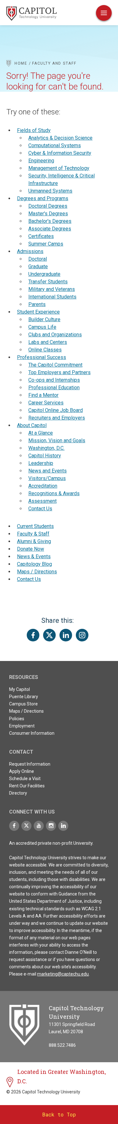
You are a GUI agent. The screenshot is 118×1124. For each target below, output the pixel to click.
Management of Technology (58, 168)
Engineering (41, 161)
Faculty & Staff (33, 534)
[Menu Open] (104, 13)
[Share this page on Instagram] (82, 635)
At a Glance (40, 433)
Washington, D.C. (46, 448)
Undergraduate (44, 274)
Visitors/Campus (47, 478)
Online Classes (45, 350)
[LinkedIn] (63, 826)
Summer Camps (45, 244)
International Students (52, 297)
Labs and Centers (47, 342)
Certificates (41, 236)
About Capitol (32, 425)
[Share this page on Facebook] (33, 635)
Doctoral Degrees (47, 206)
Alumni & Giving (34, 541)
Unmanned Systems (50, 191)
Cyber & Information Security (59, 153)
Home (20, 63)
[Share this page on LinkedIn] (65, 635)
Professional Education (54, 388)
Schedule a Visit (25, 778)
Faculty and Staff (54, 63)
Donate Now (30, 549)
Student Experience (38, 312)
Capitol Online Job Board (55, 410)
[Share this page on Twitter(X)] (49, 635)
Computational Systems (54, 145)
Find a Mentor (43, 395)
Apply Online (21, 771)
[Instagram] (51, 826)
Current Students (35, 526)
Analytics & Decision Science (60, 138)
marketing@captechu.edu (63, 973)
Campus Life (42, 327)
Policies (16, 718)
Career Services (46, 403)
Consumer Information (31, 733)
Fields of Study (34, 130)
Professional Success (41, 357)
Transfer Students (48, 282)
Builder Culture (44, 319)
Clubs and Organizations (55, 335)
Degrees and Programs (42, 198)
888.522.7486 (62, 1045)
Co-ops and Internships (54, 380)
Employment (22, 725)
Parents (37, 304)
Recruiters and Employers (56, 418)
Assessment (42, 501)
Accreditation (42, 486)
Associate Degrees (49, 229)
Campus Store (23, 703)
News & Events (34, 556)
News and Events (47, 471)
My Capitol (19, 689)
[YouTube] (39, 826)
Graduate (38, 266)
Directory (18, 793)
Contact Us (40, 509)
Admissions (30, 251)
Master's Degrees (48, 214)
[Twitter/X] (26, 826)
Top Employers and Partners (59, 372)
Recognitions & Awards (54, 493)
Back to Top (59, 1114)
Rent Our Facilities (27, 785)
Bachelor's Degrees (49, 221)
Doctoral (37, 259)
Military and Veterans (51, 289)
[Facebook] (14, 826)
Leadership (40, 463)
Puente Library (23, 696)
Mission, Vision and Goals (56, 440)
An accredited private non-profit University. (51, 843)
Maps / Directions (37, 572)
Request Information (29, 764)
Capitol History (44, 456)
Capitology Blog (34, 564)
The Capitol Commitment (55, 365)
